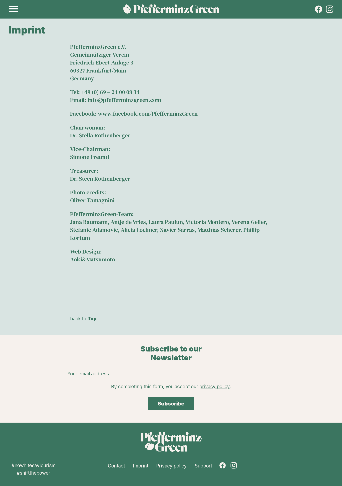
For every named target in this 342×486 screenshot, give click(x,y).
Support (203, 466)
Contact (116, 466)
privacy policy (214, 386)
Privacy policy (171, 466)
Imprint (140, 466)
